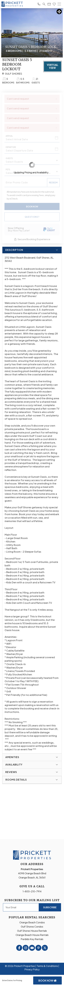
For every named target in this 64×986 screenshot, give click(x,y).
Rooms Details (16, 779)
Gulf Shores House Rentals (32, 930)
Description (14, 249)
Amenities (12, 757)
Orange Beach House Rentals (32, 934)
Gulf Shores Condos (32, 926)
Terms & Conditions (47, 966)
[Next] (60, 33)
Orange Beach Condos (32, 922)
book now (46, 980)
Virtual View (52, 66)
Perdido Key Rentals (32, 939)
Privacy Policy (32, 969)
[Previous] (2, 33)
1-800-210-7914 (32, 891)
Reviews (11, 772)
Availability (13, 764)
